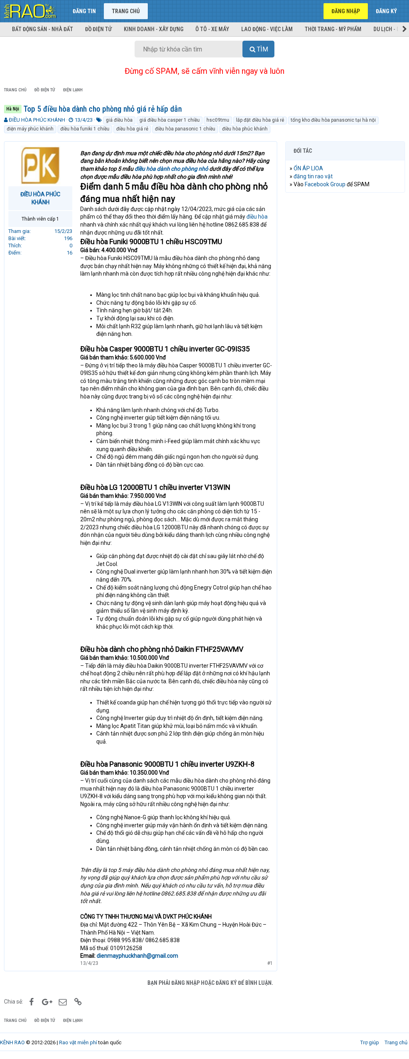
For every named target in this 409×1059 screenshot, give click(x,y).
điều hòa (256, 216)
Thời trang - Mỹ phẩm (333, 29)
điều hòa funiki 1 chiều (84, 129)
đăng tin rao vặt (313, 176)
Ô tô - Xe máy (212, 29)
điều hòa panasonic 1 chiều (185, 129)
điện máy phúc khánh (30, 129)
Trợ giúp (369, 1042)
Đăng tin (84, 11)
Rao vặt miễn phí (78, 1042)
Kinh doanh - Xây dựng (153, 29)
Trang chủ (126, 11)
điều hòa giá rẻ (132, 129)
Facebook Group (325, 184)
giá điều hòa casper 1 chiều (169, 120)
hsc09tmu (217, 120)
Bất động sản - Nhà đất (42, 29)
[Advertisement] (345, 250)
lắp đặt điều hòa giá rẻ (260, 120)
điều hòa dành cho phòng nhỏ (171, 169)
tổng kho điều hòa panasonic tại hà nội (333, 120)
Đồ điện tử (98, 29)
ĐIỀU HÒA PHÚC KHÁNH (37, 120)
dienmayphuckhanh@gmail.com (137, 956)
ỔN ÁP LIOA (308, 168)
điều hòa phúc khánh (245, 129)
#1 (270, 963)
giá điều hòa (119, 120)
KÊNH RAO (12, 1042)
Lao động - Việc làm (267, 29)
